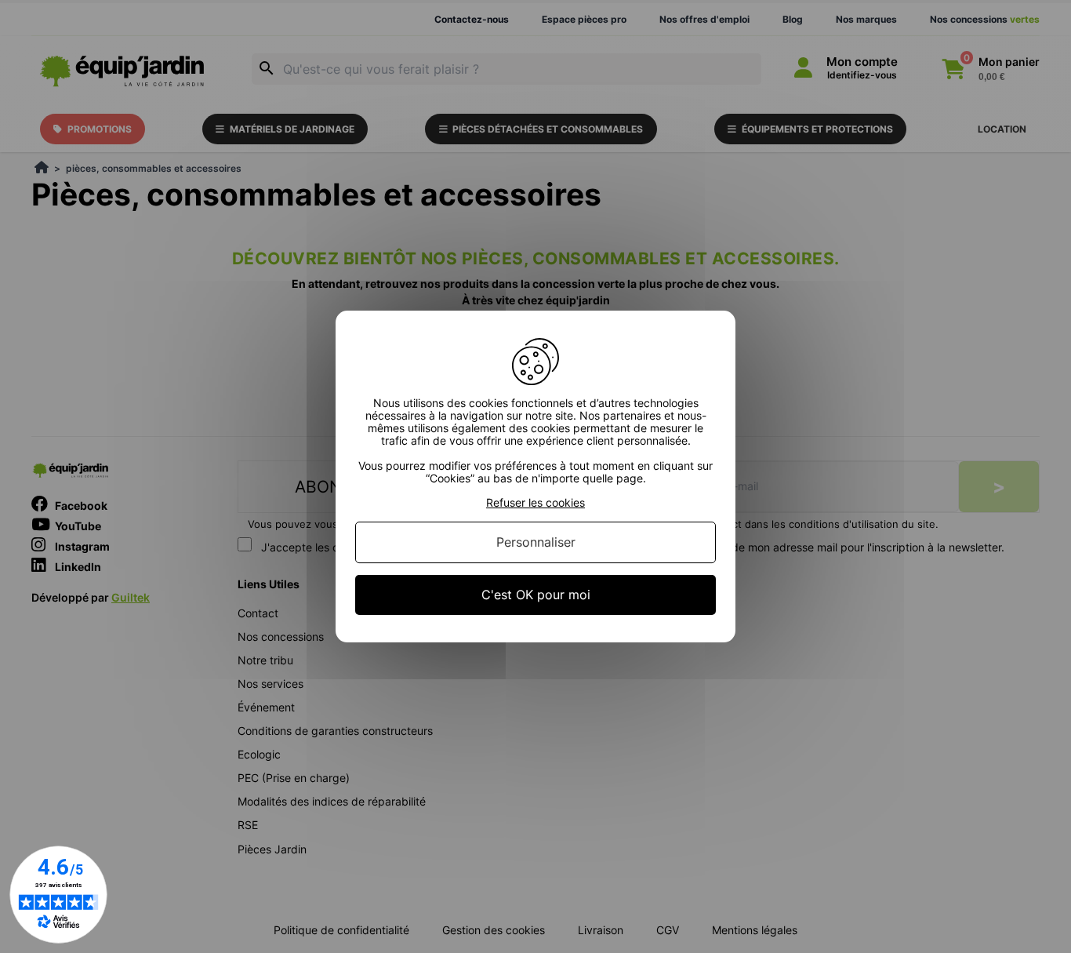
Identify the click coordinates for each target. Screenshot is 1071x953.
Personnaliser (535, 542)
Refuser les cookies (535, 503)
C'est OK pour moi (535, 594)
